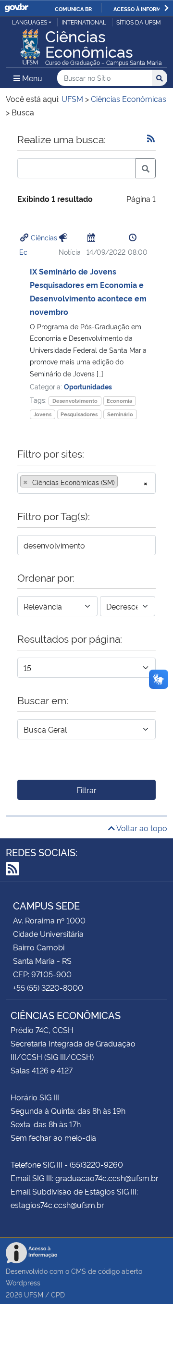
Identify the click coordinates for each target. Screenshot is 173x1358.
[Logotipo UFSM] (30, 44)
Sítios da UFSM (138, 22)
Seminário (120, 414)
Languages (29, 22)
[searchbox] (123, 482)
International (84, 22)
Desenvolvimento (75, 400)
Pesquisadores (79, 414)
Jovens (42, 414)
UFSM (33, 1294)
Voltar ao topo (141, 827)
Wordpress (23, 1282)
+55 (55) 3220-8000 (48, 987)
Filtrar (86, 790)
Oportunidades (88, 386)
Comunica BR (73, 8)
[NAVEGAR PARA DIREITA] (166, 8)
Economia (119, 400)
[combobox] (86, 483)
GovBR (16, 7)
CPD (58, 1294)
